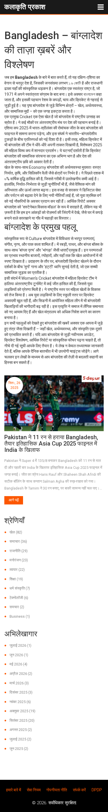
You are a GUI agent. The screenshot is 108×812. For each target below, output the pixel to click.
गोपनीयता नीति (56, 790)
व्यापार (17, 569)
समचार (17, 607)
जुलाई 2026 (20, 645)
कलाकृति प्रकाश (25, 7)
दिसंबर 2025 (21, 692)
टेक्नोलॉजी (19, 598)
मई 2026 (18, 664)
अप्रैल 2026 (21, 673)
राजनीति (19, 551)
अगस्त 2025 (21, 729)
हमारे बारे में (13, 790)
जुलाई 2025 (20, 739)
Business (20, 616)
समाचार (18, 541)
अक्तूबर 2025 (22, 711)
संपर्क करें (79, 790)
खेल (16, 532)
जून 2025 (19, 748)
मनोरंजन (19, 560)
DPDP (97, 790)
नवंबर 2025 (20, 702)
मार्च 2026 (19, 683)
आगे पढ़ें (14, 500)
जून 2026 (19, 655)
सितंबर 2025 (22, 720)
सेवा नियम (34, 790)
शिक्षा (16, 579)
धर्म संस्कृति (20, 588)
